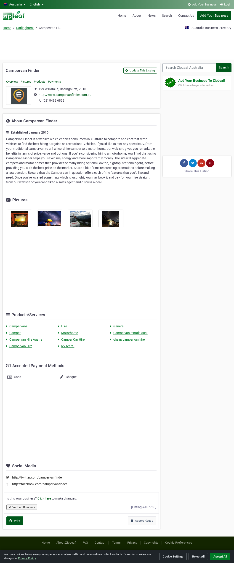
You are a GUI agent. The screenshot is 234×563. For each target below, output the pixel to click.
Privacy (132, 542)
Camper (15, 333)
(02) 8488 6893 (53, 100)
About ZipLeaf (66, 542)
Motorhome (69, 333)
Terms (116, 542)
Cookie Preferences (178, 542)
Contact (100, 542)
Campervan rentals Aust (130, 333)
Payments (54, 81)
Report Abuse (143, 520)
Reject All (198, 556)
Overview (12, 81)
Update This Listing (142, 70)
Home (122, 15)
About (137, 15)
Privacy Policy (27, 558)
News (152, 15)
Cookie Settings (173, 556)
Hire (64, 326)
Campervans (18, 326)
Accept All (220, 556)
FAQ (85, 542)
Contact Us (186, 15)
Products (39, 81)
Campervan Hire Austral (26, 339)
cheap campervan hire (129, 339)
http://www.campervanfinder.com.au (65, 95)
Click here (44, 498)
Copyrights (151, 542)
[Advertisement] (117, 46)
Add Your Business (214, 15)
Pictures (26, 81)
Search (167, 15)
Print (16, 520)
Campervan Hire (20, 346)
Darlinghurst (25, 28)
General (118, 326)
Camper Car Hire (73, 339)
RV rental (67, 346)
